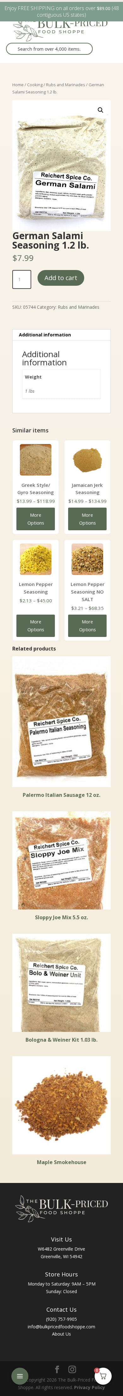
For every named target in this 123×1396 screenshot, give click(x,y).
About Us (61, 1334)
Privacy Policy (89, 1387)
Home (18, 84)
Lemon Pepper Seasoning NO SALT (87, 591)
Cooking (35, 84)
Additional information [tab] (45, 335)
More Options (35, 519)
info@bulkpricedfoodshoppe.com (61, 1327)
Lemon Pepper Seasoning (36, 588)
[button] (100, 110)
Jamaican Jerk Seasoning (87, 489)
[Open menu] (19, 1376)
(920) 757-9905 (61, 1319)
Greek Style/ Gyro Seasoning (35, 489)
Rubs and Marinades (65, 84)
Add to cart (60, 277)
